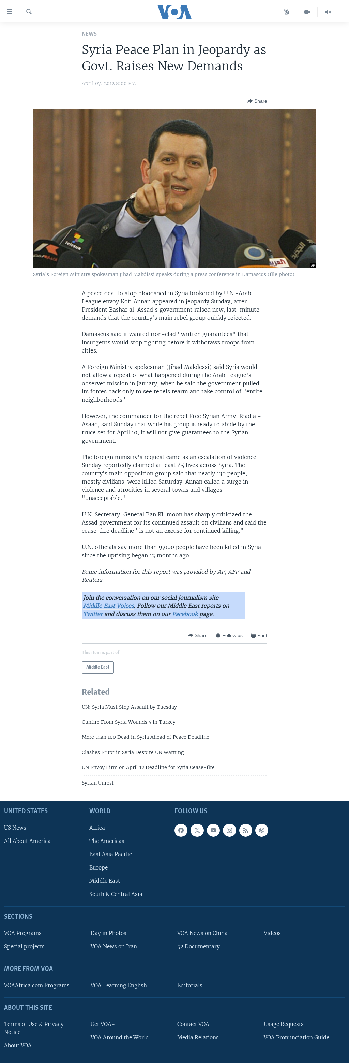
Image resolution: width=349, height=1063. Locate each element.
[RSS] (245, 830)
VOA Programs (23, 933)
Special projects (24, 946)
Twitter (93, 613)
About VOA (18, 1045)
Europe (98, 867)
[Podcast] (261, 830)
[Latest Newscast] (328, 12)
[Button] (257, 101)
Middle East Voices (108, 605)
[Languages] (286, 12)
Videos (272, 933)
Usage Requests (284, 1024)
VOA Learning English (119, 985)
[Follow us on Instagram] (229, 830)
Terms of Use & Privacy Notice (34, 1028)
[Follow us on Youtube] (213, 830)
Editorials (189, 985)
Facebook (185, 613)
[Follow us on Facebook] (180, 830)
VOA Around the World (120, 1037)
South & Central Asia (115, 894)
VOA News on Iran (114, 946)
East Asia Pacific (110, 854)
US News (15, 827)
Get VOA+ (103, 1024)
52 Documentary (198, 946)
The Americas (106, 841)
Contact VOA (193, 1024)
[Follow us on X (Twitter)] (197, 830)
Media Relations (198, 1037)
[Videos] (307, 12)
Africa (97, 827)
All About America (27, 841)
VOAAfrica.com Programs (37, 985)
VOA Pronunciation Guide (296, 1037)
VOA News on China (202, 933)
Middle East (104, 881)
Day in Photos (108, 933)
